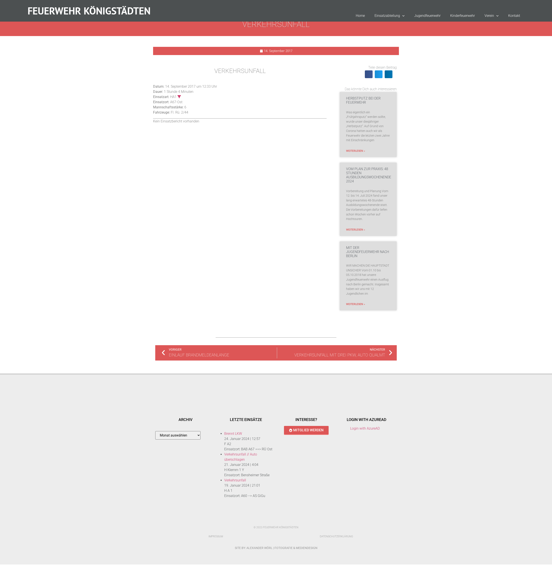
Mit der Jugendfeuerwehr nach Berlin (367, 252)
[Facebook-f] (271, 520)
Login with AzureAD (365, 428)
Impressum (216, 536)
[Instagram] (280, 520)
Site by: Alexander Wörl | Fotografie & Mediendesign (276, 548)
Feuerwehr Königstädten (89, 10)
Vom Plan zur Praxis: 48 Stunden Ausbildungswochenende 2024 (368, 175)
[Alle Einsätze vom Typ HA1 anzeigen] (179, 96)
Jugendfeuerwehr (427, 16)
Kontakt (514, 16)
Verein (489, 16)
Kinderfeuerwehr (462, 16)
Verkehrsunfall (235, 480)
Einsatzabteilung (387, 16)
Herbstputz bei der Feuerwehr (363, 100)
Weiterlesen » (355, 150)
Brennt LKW (233, 434)
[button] (369, 74)
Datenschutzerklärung (336, 536)
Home (360, 16)
